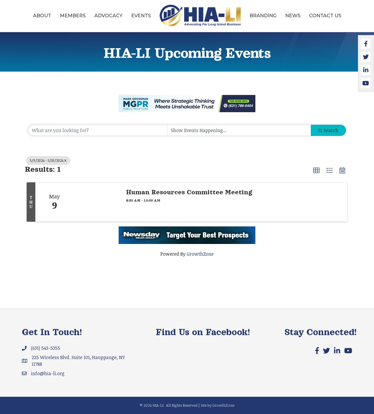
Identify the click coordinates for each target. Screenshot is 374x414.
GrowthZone (200, 254)
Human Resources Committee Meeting (189, 192)
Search (331, 130)
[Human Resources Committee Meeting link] (96, 202)
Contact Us (325, 15)
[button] (316, 170)
